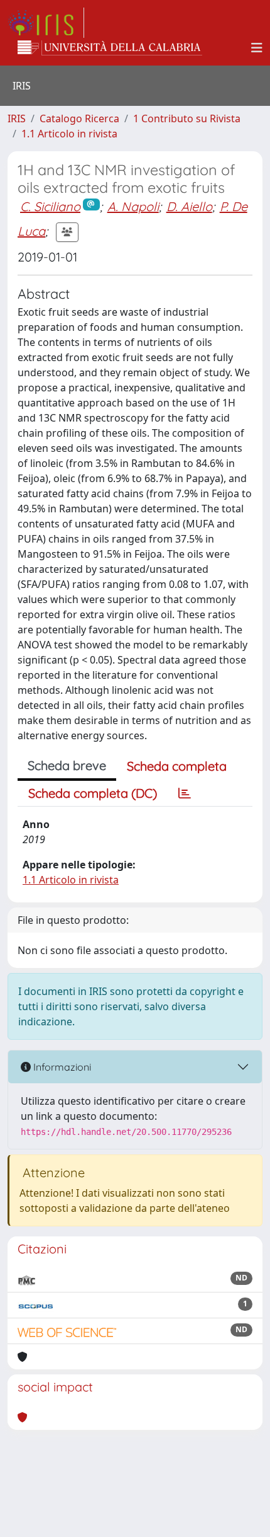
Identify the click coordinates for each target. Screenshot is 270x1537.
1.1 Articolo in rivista (69, 134)
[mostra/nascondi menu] (256, 48)
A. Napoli (133, 206)
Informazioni (61, 1067)
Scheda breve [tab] (67, 765)
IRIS (17, 118)
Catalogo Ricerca (79, 118)
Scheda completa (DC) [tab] (92, 793)
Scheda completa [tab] (177, 766)
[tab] (185, 793)
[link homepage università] (110, 48)
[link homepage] (46, 23)
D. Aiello (189, 206)
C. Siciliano (50, 206)
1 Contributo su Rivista (186, 118)
